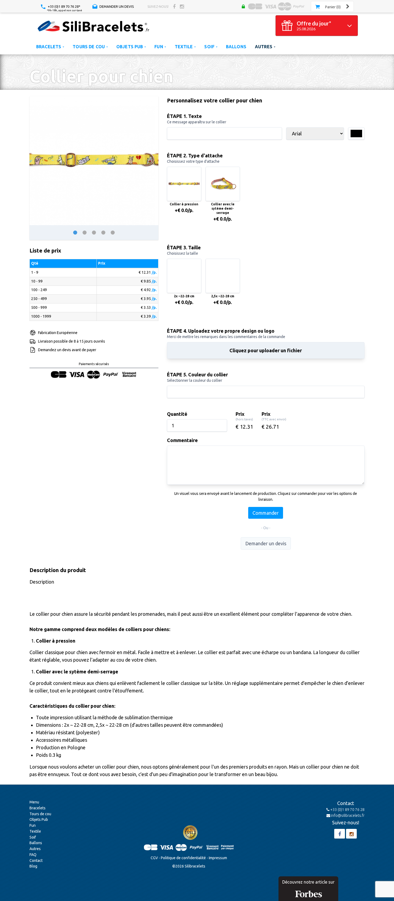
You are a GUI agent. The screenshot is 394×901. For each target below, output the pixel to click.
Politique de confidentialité (183, 858)
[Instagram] (182, 6)
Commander (265, 513)
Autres (35, 849)
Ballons (35, 843)
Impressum (218, 858)
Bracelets (37, 808)
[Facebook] (174, 6)
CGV (154, 858)
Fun (32, 825)
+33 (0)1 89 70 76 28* (63, 6)
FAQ (32, 854)
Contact (36, 860)
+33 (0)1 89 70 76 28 (347, 809)
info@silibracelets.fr (347, 815)
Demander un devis (116, 6)
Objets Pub (38, 819)
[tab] (75, 232)
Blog (33, 866)
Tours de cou (40, 814)
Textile (35, 831)
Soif (32, 837)
